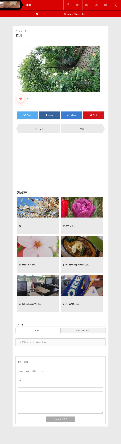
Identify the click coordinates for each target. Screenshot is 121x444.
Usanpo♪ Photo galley (74, 14)
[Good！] (20, 99)
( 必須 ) (23, 362)
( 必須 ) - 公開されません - (31, 371)
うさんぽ (22, 30)
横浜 (82, 129)
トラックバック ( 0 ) (83, 330)
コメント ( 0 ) (38, 330)
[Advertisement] (38, 162)
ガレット (39, 129)
